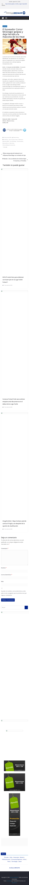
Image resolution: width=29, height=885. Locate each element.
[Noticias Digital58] (3, 18)
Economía (14, 859)
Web (2, 581)
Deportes (5, 26)
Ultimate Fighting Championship (9, 145)
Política (4, 859)
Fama (8, 861)
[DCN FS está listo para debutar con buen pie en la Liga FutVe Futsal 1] (14, 169)
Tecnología (14, 861)
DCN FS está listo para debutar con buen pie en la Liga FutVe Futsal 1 (13, 279)
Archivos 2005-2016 (14, 868)
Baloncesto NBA (6, 141)
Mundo (22, 857)
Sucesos (8, 859)
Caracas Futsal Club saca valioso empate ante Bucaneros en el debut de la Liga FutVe (14, 401)
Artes (24, 859)
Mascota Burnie (6, 143)
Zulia (11, 857)
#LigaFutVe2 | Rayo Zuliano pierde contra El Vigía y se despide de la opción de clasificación (14, 523)
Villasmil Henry (16, 137)
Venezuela (16, 857)
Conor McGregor (13, 141)
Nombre (4, 568)
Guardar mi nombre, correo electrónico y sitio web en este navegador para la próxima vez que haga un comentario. (13, 593)
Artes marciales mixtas (13, 139)
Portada (6, 857)
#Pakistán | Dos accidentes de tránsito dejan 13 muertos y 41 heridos (14, 160)
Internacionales (20, 141)
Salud (20, 861)
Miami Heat (12, 143)
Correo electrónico (6, 574)
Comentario (4, 548)
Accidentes (6, 139)
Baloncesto (21, 139)
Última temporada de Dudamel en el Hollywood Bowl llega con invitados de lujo (14, 154)
